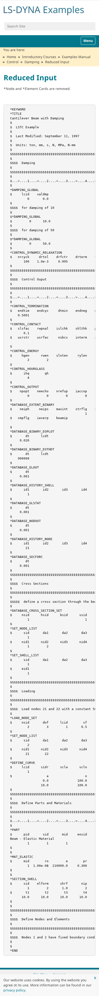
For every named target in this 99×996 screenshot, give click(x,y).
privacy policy (14, 990)
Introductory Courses (39, 56)
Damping (32, 62)
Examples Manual (76, 56)
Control (13, 62)
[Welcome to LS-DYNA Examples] (49, 9)
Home (11, 56)
